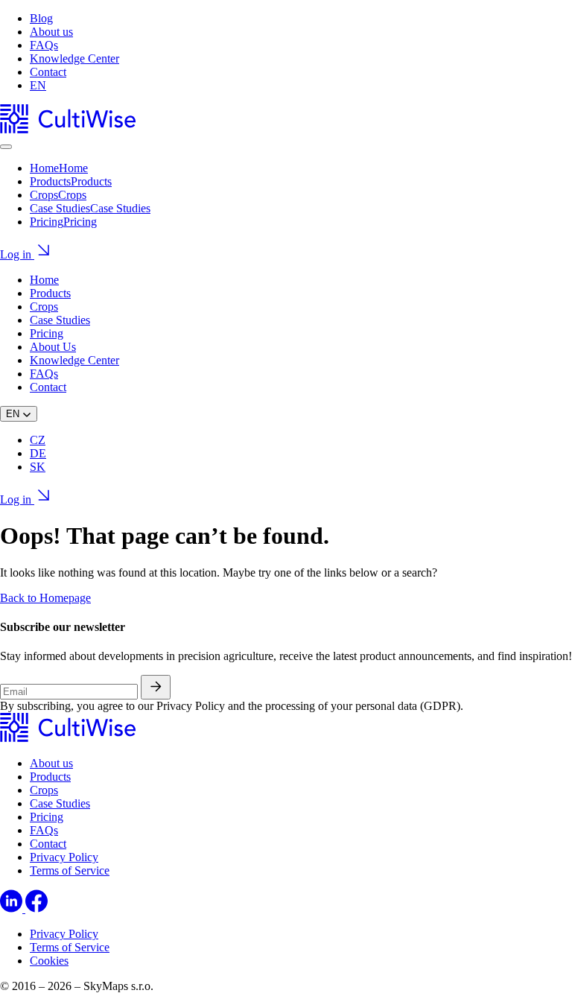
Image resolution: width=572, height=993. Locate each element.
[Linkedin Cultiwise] (12, 908)
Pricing (46, 333)
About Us (53, 346)
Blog (41, 18)
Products (50, 293)
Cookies (49, 960)
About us (51, 31)
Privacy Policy (64, 857)
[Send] (156, 687)
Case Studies (60, 320)
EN (38, 85)
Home (44, 279)
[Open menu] (6, 147)
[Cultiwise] (68, 129)
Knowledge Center (74, 58)
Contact (48, 72)
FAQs (44, 45)
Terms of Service (69, 870)
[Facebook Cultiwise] (36, 908)
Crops (44, 306)
